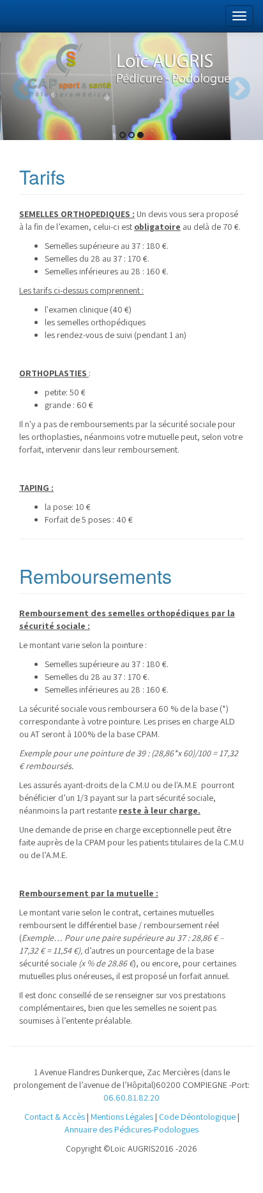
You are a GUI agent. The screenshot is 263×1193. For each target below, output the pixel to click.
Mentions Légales (122, 1116)
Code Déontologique (197, 1116)
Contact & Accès (54, 1116)
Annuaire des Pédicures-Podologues (131, 1129)
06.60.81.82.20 (131, 1097)
